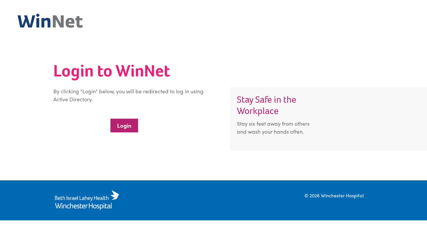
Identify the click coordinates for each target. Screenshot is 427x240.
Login (124, 125)
